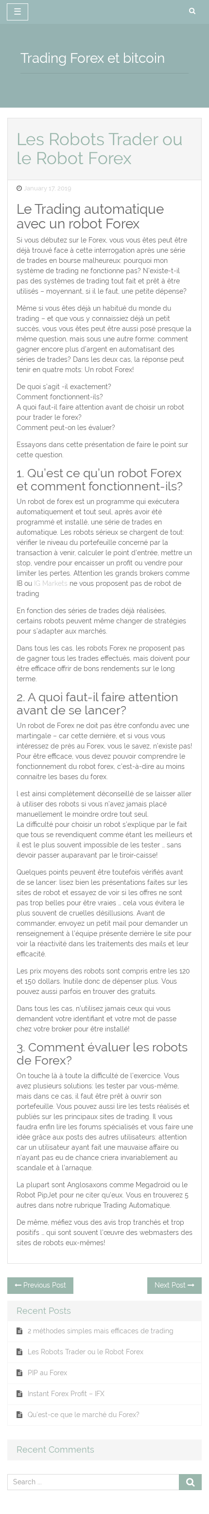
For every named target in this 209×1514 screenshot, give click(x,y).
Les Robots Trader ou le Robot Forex (85, 1352)
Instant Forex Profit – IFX (66, 1394)
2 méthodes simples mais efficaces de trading (101, 1331)
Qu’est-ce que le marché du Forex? (83, 1415)
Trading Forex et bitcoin (92, 58)
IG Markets (51, 583)
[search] (192, 11)
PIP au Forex (47, 1373)
